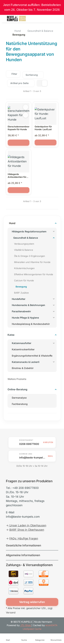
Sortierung (32, 74)
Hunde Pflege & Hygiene (25, 317)
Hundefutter (18, 299)
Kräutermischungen (24, 268)
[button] (40, 18)
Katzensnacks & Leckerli (25, 362)
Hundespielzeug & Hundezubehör (31, 323)
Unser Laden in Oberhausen (27, 525)
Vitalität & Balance (23, 250)
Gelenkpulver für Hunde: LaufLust (43, 128)
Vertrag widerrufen (32, 602)
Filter (14, 73)
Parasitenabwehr (21, 311)
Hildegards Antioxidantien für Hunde (17, 175)
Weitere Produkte (17, 379)
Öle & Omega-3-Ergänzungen (29, 256)
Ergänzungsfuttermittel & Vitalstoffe (32, 355)
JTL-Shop (26, 625)
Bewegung (21, 286)
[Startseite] (7, 30)
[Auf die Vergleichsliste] (25, 107)
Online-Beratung (17, 389)
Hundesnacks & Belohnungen (28, 305)
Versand (10, 612)
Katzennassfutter (21, 343)
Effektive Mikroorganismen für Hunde (33, 274)
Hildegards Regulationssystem (29, 231)
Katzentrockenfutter (23, 349)
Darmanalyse (19, 397)
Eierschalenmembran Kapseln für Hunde (19, 128)
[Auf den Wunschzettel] (25, 115)
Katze (11, 334)
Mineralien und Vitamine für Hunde (32, 262)
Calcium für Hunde (24, 280)
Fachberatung (20, 404)
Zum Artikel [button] (45, 142)
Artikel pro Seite (19, 83)
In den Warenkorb (19, 143)
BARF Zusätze (21, 292)
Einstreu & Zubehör (23, 368)
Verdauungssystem (24, 243)
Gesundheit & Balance (25, 237)
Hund (12, 223)
